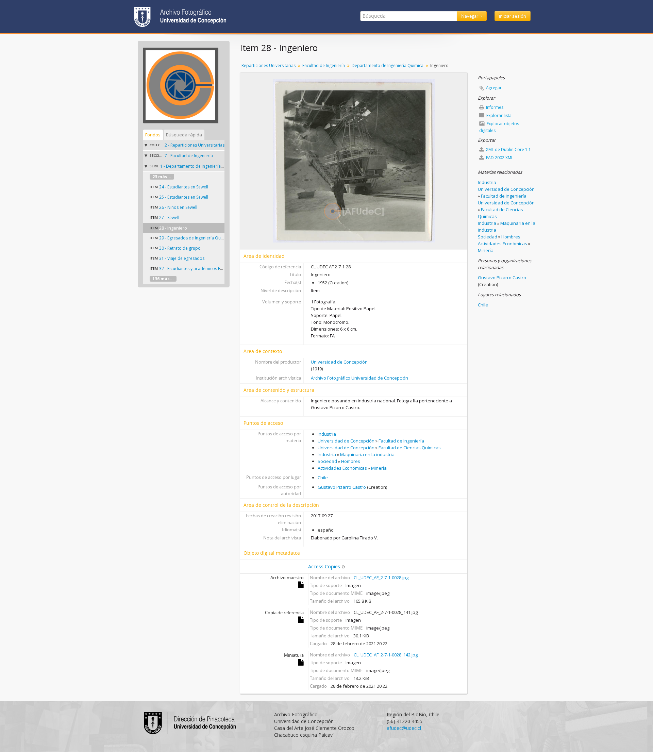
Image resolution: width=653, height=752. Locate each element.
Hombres (350, 461)
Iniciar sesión (512, 16)
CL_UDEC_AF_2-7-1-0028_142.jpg (386, 655)
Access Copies (324, 566)
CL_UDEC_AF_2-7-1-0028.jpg (381, 577)
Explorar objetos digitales (499, 127)
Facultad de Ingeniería (323, 65)
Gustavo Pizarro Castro (342, 487)
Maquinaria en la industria (367, 454)
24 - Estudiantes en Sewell (183, 187)
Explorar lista (498, 115)
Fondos (153, 135)
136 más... (163, 279)
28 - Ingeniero (173, 228)
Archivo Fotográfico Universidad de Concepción (359, 378)
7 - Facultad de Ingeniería (189, 155)
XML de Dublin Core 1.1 (508, 149)
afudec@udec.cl (404, 728)
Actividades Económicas (342, 468)
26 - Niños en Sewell (178, 207)
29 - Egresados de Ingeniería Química (195, 238)
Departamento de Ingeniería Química (387, 65)
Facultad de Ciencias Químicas (410, 448)
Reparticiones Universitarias (268, 65)
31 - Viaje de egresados (181, 258)
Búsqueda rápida (184, 135)
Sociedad (327, 461)
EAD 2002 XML (499, 158)
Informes (494, 107)
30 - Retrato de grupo (180, 248)
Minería (379, 468)
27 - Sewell (169, 217)
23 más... (161, 177)
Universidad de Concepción (339, 362)
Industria (327, 434)
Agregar (494, 87)
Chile (323, 477)
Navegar (470, 16)
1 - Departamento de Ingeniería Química (199, 166)
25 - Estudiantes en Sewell (183, 197)
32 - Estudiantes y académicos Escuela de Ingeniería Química (217, 268)
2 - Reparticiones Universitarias (194, 145)
